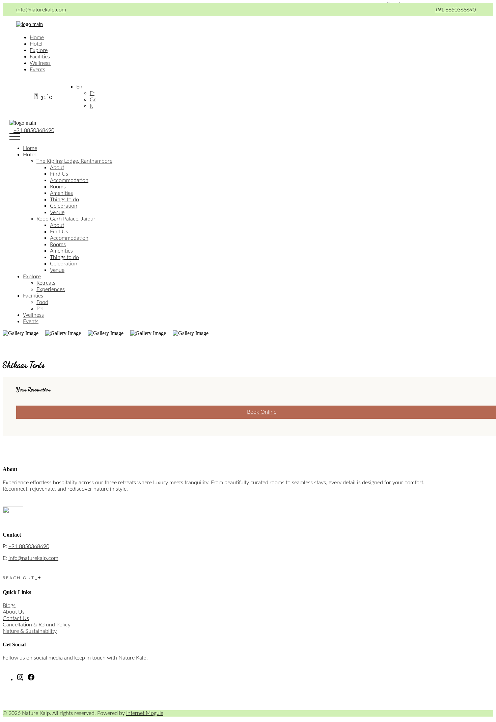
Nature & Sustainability (30, 631)
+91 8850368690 (455, 9)
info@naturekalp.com (41, 9)
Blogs (9, 605)
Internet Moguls (144, 713)
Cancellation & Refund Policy (37, 624)
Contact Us (16, 618)
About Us (14, 612)
